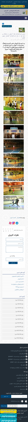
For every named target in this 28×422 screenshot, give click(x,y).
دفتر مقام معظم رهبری (20, 375)
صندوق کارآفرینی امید (21, 381)
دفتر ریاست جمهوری (21, 378)
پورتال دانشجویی (17, 2)
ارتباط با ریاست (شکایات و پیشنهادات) (17, 368)
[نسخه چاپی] (3, 25)
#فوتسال (18, 218)
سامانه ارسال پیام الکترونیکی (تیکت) (18, 351)
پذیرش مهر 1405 (19, 287)
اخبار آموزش (20, 279)
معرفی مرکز (23, 365)
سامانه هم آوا (22, 389)
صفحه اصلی (24, 2)
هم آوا (3, 2)
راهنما (15, 3)
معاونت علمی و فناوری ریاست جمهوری (17, 383)
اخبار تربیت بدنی (19, 282)
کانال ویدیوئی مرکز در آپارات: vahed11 (17, 362)
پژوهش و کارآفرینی (19, 290)
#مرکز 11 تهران (13, 218)
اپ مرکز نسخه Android (16, 401)
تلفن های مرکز (9, 2)
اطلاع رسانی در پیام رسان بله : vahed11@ (16, 356)
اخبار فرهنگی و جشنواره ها (17, 284)
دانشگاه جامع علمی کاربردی (19, 386)
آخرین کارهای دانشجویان (17, 276)
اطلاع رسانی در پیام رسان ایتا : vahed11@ (16, 359)
